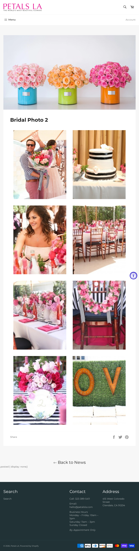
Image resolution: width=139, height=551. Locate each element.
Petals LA (15, 546)
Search (7, 498)
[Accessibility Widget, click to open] (133, 275)
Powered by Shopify (29, 546)
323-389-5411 (82, 498)
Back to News (71, 462)
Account (131, 19)
